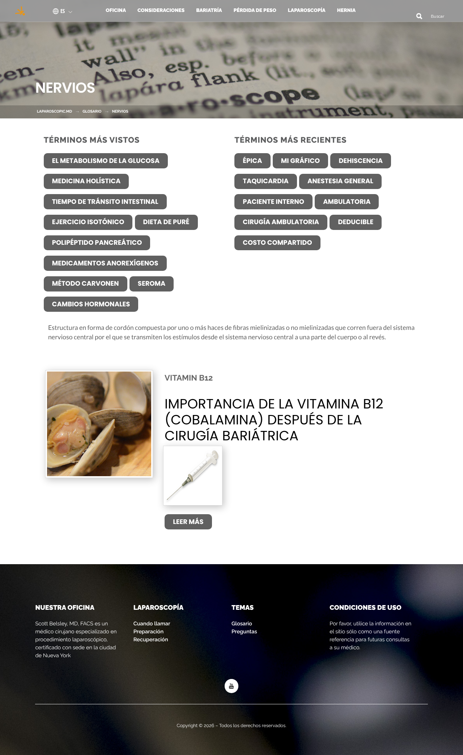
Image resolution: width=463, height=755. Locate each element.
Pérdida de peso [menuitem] (255, 10)
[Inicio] (18, 11)
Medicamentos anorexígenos (105, 263)
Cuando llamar (151, 624)
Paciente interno (273, 201)
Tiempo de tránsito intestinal (105, 201)
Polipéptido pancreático (97, 242)
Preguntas (244, 632)
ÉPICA (252, 160)
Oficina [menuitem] (116, 10)
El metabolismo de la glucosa (106, 160)
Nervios (120, 111)
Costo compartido (277, 242)
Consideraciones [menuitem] (160, 10)
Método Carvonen (85, 283)
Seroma (151, 283)
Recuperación (150, 640)
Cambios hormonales (91, 304)
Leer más (188, 522)
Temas (243, 608)
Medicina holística (86, 181)
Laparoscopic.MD (54, 111)
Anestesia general (340, 181)
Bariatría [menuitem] (209, 10)
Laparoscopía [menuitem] (307, 10)
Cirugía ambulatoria (281, 222)
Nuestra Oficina (64, 608)
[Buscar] (416, 16)
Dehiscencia (361, 160)
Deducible (355, 222)
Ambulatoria (346, 201)
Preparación (148, 632)
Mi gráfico (300, 160)
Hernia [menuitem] (346, 10)
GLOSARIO (91, 111)
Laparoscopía (158, 608)
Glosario (242, 624)
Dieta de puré (166, 222)
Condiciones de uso (365, 608)
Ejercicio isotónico (88, 222)
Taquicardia (265, 181)
